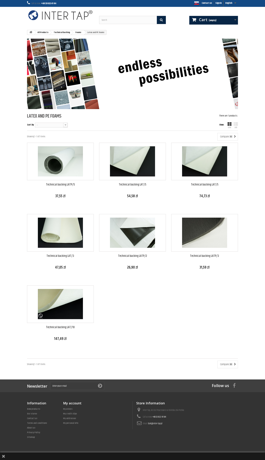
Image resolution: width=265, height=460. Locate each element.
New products (33, 409)
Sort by (30, 124)
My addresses (69, 418)
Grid (229, 127)
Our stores (32, 414)
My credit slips (70, 414)
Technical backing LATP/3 (204, 256)
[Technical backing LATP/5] (60, 161)
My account (72, 403)
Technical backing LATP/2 (132, 256)
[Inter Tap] (60, 15)
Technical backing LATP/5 (60, 185)
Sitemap (31, 437)
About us (31, 428)
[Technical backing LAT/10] (60, 304)
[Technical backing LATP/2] (132, 233)
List (236, 127)
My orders (67, 409)
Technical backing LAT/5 (132, 185)
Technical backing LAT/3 (60, 256)
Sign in (218, 3)
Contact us (207, 3)
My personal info (70, 423)
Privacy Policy (33, 432)
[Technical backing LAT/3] (60, 233)
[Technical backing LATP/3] (204, 233)
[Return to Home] (30, 32)
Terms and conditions (37, 423)
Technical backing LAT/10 (60, 327)
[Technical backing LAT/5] (132, 161)
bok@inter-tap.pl (155, 423)
